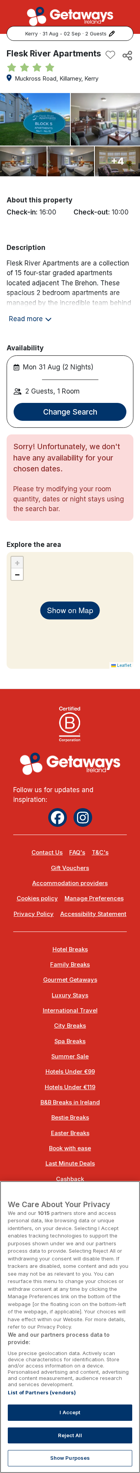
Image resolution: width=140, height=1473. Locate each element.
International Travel (70, 1010)
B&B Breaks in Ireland (70, 1102)
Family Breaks (70, 964)
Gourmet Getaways (70, 979)
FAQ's (77, 852)
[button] (17, 562)
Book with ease (70, 1148)
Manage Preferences (94, 898)
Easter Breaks (70, 1133)
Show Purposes (70, 1458)
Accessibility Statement (93, 914)
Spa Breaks (70, 1041)
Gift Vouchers (70, 868)
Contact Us (47, 852)
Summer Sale (70, 1056)
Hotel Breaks (70, 949)
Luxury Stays (70, 995)
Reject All (70, 1435)
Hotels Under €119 (70, 1087)
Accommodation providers (70, 883)
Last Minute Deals (70, 1163)
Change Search (70, 412)
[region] (70, 1327)
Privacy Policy (34, 914)
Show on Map (70, 610)
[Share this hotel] (126, 55)
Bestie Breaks (70, 1117)
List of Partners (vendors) (42, 1392)
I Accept (70, 1412)
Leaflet (123, 665)
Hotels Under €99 (70, 1071)
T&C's (100, 852)
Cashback (70, 1179)
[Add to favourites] (110, 55)
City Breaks (70, 1025)
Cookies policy (37, 898)
